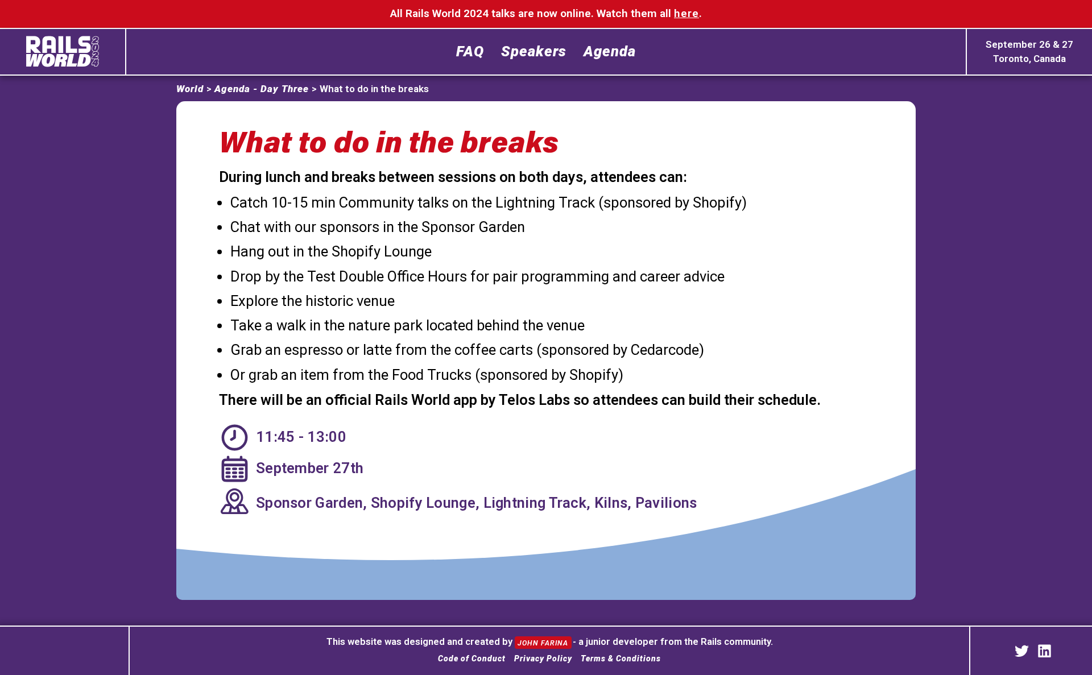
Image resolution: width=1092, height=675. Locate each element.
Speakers (533, 51)
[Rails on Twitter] (1022, 651)
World (190, 89)
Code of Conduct (472, 658)
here (686, 13)
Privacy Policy (543, 658)
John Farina (544, 642)
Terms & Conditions (621, 658)
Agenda (610, 51)
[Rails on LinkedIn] (1044, 651)
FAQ (470, 51)
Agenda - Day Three (261, 89)
